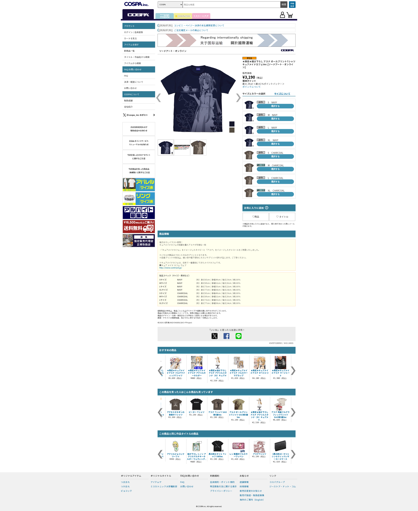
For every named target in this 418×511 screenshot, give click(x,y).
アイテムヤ (156, 482)
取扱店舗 (128, 100)
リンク (272, 475)
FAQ (126, 75)
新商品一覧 (129, 50)
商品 (257, 216)
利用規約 (214, 475)
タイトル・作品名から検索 (137, 57)
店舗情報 (244, 482)
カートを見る (130, 38)
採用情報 (244, 486)
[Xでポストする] (214, 338)
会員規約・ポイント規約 (222, 482)
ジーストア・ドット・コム (282, 486)
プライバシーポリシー (221, 490)
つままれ (125, 482)
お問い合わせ (130, 88)
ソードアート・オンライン (172, 50)
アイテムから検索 (132, 63)
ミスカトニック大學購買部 (164, 486)
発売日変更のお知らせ (251, 490)
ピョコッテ (126, 490)
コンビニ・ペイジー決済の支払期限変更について (199, 25)
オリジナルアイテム (131, 475)
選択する (275, 106)
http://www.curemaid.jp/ (170, 267)
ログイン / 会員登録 (133, 32)
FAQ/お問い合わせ (189, 475)
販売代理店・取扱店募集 (252, 495)
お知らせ (244, 475)
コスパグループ (277, 482)
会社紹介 (128, 106)
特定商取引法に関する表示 (223, 486)
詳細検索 (292, 4)
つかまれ (125, 486)
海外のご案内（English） (252, 499)
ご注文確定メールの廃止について (191, 30)
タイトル (283, 216)
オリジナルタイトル (161, 475)
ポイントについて (251, 86)
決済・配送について (133, 81)
